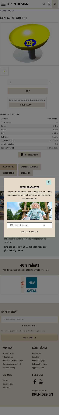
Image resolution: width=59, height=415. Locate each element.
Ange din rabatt (29, 232)
